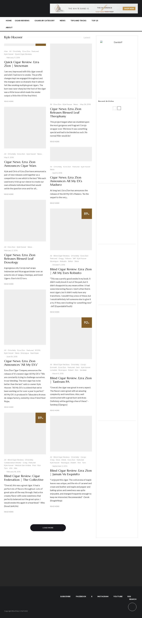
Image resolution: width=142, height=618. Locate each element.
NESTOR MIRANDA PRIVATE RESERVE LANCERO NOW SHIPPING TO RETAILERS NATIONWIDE (122, 119)
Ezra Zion (26, 51)
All (10, 51)
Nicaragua (25, 353)
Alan (6, 51)
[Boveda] (71, 579)
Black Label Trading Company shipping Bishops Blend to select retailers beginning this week (122, 176)
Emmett (53, 367)
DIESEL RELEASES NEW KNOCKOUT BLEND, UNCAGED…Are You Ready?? (121, 149)
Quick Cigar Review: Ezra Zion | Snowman (21, 64)
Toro (6, 468)
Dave (58, 460)
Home (9, 21)
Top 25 (95, 21)
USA (10, 468)
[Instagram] (116, 24)
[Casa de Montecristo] (117, 534)
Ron (39, 465)
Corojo (83, 364)
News (62, 21)
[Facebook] (107, 24)
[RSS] (125, 24)
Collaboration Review (12, 463)
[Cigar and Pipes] (117, 417)
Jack (78, 367)
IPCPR (37, 350)
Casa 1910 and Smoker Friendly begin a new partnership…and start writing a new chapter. (121, 134)
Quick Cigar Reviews (23, 54)
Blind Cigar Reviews (16, 460)
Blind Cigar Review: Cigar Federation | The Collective (23, 477)
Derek (63, 460)
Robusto (63, 261)
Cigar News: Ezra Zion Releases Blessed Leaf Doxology (19, 258)
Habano (68, 258)
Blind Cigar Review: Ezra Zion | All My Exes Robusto (71, 271)
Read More (8, 101)
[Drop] (117, 240)
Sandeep (83, 370)
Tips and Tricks (78, 21)
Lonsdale (53, 370)
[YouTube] (121, 24)
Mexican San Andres (23, 465)
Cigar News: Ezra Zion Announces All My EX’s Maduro (66, 181)
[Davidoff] (94, 5)
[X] (111, 24)
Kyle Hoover (9, 54)
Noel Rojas (34, 353)
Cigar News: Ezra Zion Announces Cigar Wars (20, 163)
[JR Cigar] (117, 301)
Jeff (74, 258)
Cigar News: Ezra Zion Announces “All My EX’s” (21, 363)
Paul (34, 465)
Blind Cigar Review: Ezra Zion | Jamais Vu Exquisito (71, 472)
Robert (71, 370)
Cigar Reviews (22, 21)
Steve (76, 261)
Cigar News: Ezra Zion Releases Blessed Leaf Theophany (65, 112)
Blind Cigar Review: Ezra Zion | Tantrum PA (71, 380)
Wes (15, 468)
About (9, 27)
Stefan (70, 261)
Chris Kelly (17, 51)
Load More (48, 528)
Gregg (61, 258)
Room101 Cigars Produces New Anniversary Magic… (122, 162)
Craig (25, 463)
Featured (35, 51)
